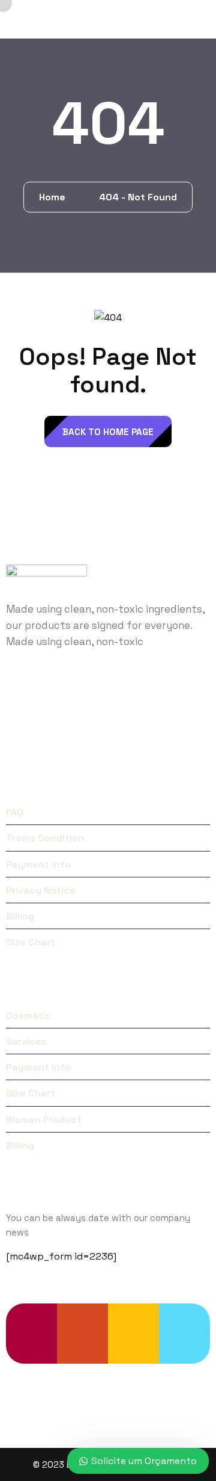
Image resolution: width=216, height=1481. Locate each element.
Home (54, 197)
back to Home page (108, 431)
